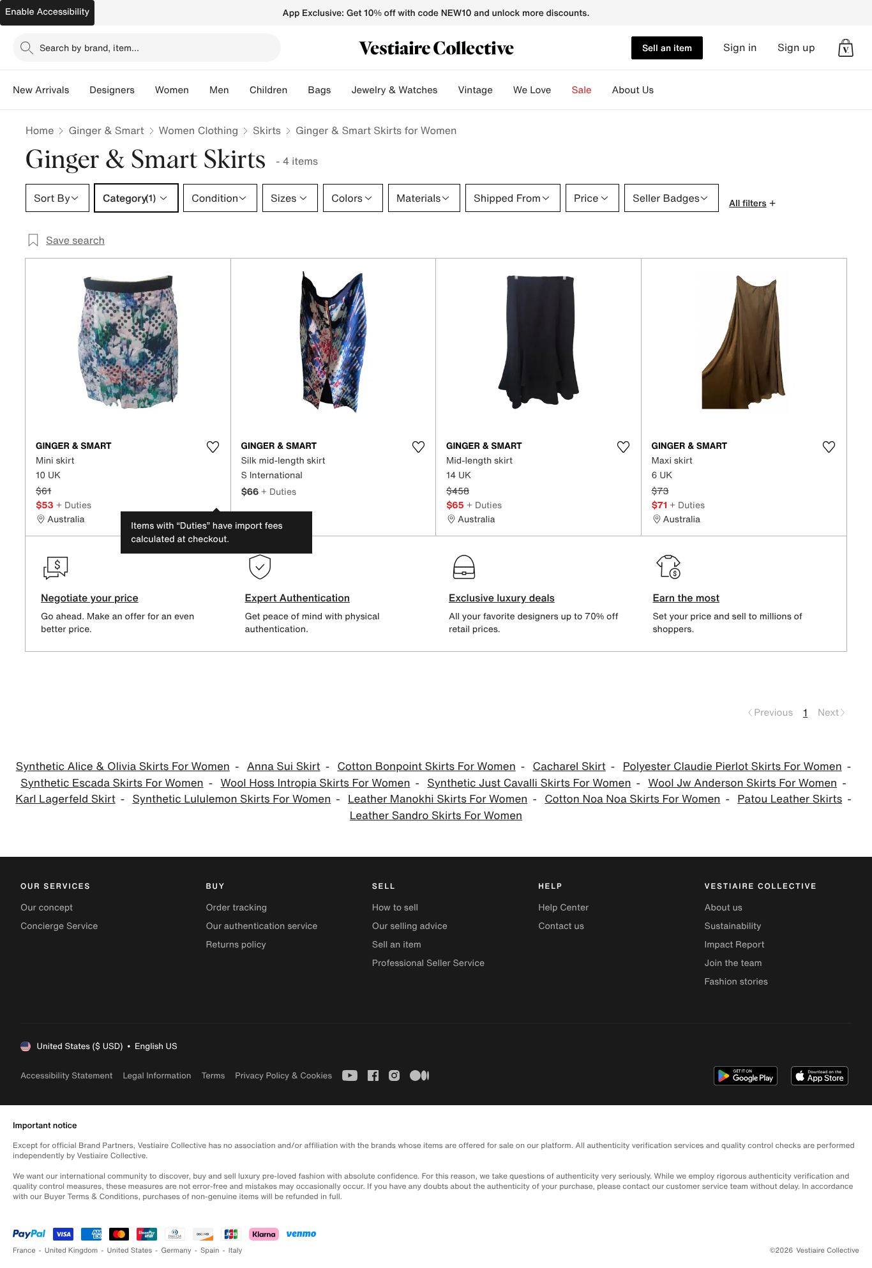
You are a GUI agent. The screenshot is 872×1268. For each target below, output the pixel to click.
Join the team (733, 963)
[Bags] (341, 90)
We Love (532, 90)
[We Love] (562, 90)
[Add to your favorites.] (213, 447)
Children (269, 90)
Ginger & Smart (106, 130)
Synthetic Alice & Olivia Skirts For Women (123, 766)
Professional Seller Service (428, 963)
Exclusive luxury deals (502, 597)
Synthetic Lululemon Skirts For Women (232, 799)
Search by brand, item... (89, 47)
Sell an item (667, 47)
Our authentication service (261, 926)
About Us (633, 90)
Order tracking (236, 907)
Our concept (46, 907)
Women (172, 90)
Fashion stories (736, 981)
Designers (112, 90)
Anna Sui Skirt (283, 766)
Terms (213, 1075)
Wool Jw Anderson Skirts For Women (742, 783)
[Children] (297, 90)
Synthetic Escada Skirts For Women (111, 783)
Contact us (561, 926)
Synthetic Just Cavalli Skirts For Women (529, 783)
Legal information (157, 1075)
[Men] (239, 90)
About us (723, 907)
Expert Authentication (297, 597)
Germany (176, 1250)
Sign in (740, 47)
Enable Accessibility (47, 12)
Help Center (563, 907)
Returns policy (236, 944)
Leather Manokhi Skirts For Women (437, 799)
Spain (210, 1250)
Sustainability (733, 926)
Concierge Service (59, 926)
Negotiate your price (90, 597)
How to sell (395, 907)
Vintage (475, 90)
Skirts (267, 130)
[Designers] (145, 90)
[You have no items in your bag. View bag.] (846, 48)
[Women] (199, 90)
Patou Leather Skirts (789, 799)
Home (40, 130)
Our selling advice (409, 926)
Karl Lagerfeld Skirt (65, 799)
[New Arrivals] (79, 90)
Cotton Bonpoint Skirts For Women (426, 766)
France (24, 1250)
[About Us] (664, 90)
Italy (236, 1250)
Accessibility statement (66, 1075)
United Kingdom (71, 1250)
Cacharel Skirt (569, 766)
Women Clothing (199, 130)
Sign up (796, 47)
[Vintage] (503, 90)
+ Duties (73, 504)
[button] (846, 48)
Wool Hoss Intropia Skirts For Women (315, 783)
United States (130, 1250)
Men (219, 90)
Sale (582, 90)
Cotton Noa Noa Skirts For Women (632, 799)
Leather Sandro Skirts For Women (436, 816)
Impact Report (735, 944)
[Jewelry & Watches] (447, 90)
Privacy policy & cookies (283, 1075)
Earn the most (686, 597)
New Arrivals (41, 90)
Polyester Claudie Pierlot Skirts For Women (732, 766)
